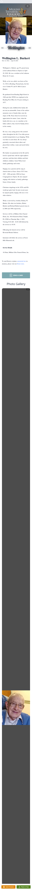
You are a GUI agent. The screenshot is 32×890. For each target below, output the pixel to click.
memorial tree (22, 261)
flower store (20, 264)
